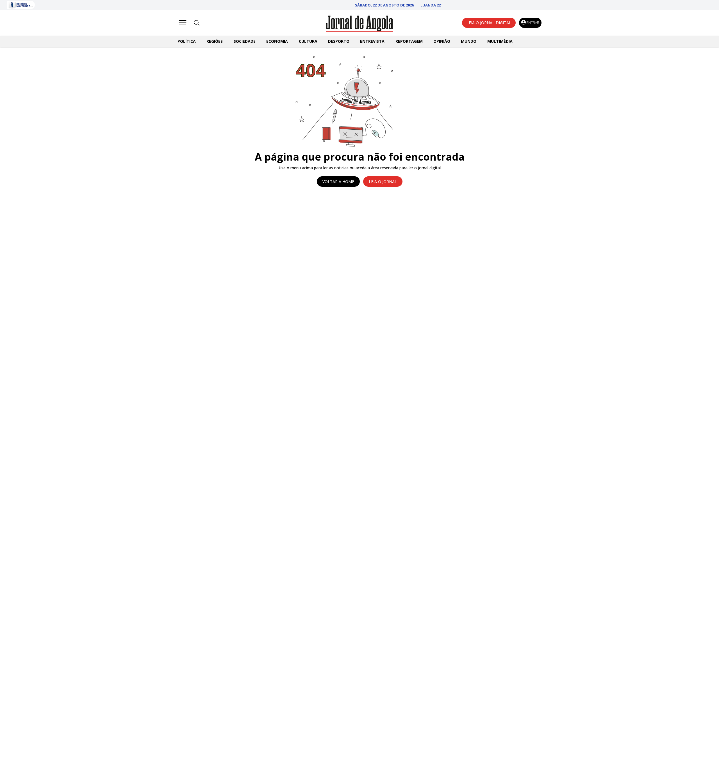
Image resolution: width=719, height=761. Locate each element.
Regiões (214, 41)
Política (187, 41)
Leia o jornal (383, 181)
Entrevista (372, 41)
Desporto (338, 41)
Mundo (468, 41)
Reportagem (409, 41)
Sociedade (245, 41)
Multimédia (500, 41)
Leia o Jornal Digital (489, 22)
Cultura (308, 41)
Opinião (441, 41)
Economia (277, 41)
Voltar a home (338, 181)
